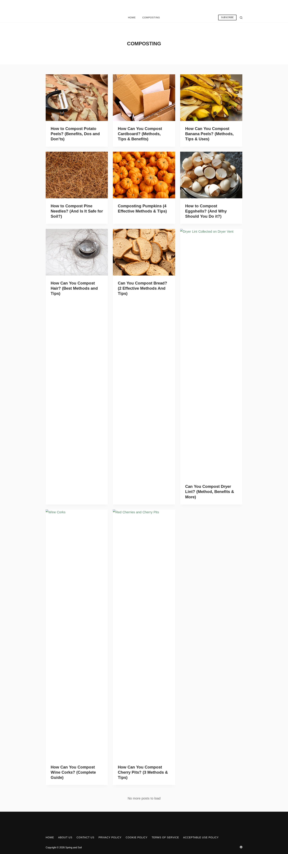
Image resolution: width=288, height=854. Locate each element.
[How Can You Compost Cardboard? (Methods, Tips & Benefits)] (144, 97)
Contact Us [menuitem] (85, 837)
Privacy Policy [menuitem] (110, 837)
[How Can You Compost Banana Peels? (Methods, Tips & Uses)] (211, 97)
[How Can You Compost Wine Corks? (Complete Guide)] (77, 635)
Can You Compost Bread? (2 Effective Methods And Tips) (142, 288)
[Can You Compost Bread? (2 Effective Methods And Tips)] (144, 252)
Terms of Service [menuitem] (165, 837)
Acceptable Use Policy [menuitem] (201, 837)
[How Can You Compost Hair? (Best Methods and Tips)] (77, 252)
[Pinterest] (241, 847)
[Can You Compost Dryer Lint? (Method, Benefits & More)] (211, 354)
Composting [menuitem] (151, 17)
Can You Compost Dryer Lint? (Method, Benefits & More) (209, 491)
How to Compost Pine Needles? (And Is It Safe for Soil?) (77, 211)
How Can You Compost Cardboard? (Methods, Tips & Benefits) (140, 133)
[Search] (241, 17)
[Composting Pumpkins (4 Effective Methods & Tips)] (144, 175)
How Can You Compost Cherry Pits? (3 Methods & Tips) (143, 772)
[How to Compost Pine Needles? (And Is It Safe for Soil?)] (77, 175)
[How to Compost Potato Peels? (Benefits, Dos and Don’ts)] (77, 97)
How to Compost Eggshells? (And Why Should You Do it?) (206, 211)
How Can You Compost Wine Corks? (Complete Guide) (73, 772)
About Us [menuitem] (65, 837)
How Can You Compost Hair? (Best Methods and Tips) (74, 288)
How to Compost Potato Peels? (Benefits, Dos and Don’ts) (75, 133)
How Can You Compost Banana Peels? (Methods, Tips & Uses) (209, 133)
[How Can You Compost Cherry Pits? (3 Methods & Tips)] (144, 635)
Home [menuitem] (132, 17)
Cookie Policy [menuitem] (137, 837)
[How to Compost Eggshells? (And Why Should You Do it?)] (211, 175)
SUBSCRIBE (227, 17)
